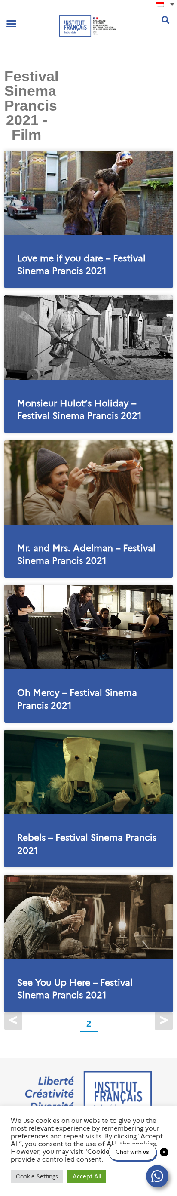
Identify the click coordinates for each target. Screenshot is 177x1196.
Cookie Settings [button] (37, 1176)
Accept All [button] (87, 1176)
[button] (11, 23)
